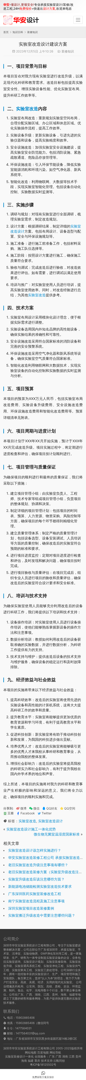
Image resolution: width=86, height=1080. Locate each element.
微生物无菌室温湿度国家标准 (57, 834)
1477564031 (23, 1028)
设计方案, (49, 8)
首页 (6, 32)
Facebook (28, 813)
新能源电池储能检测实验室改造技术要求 (40, 886)
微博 (23, 808)
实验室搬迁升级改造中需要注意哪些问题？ (41, 915)
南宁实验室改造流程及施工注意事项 (36, 901)
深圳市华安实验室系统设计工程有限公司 (29, 1048)
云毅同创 (59, 1060)
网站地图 (30, 1052)
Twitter (47, 813)
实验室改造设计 (50, 821)
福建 (31, 1060)
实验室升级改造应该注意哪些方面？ (36, 879)
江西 (72, 1056)
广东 (52, 1056)
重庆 (37, 1060)
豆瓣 (10, 813)
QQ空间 (69, 808)
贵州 (78, 1056)
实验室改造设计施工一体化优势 (31, 829)
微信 (34, 808)
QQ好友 (51, 808)
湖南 (65, 1056)
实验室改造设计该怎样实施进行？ (34, 850)
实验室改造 (27, 108)
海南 (24, 1060)
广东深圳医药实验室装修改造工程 (34, 894)
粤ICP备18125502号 (43, 1064)
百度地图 (43, 1052)
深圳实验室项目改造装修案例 (31, 908)
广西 (58, 1056)
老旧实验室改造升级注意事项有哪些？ (38, 865)
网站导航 (55, 1052)
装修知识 (68, 51)
